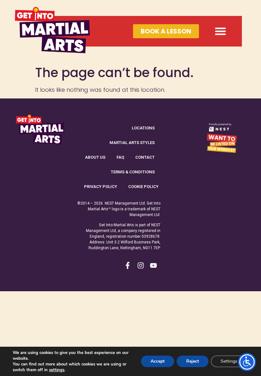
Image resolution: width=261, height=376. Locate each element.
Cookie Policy (143, 186)
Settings (229, 361)
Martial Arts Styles (132, 142)
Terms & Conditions (133, 172)
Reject (192, 361)
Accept (158, 361)
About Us (95, 157)
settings (56, 370)
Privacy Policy (100, 186)
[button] (220, 31)
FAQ (120, 157)
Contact (145, 157)
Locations (143, 128)
